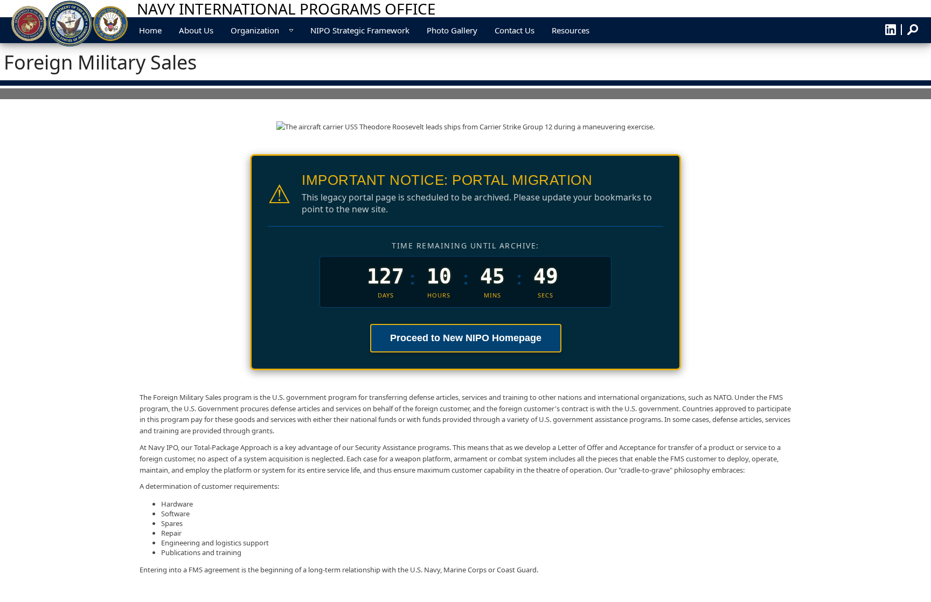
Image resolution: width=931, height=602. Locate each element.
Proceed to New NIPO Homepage (465, 338)
